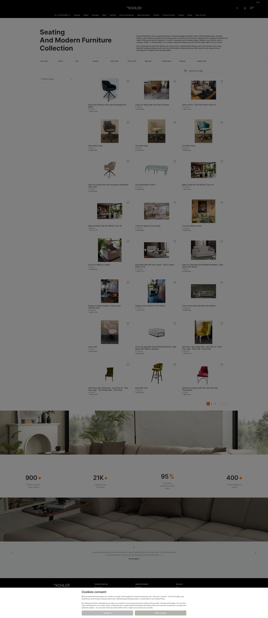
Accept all (107, 613)
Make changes (160, 613)
